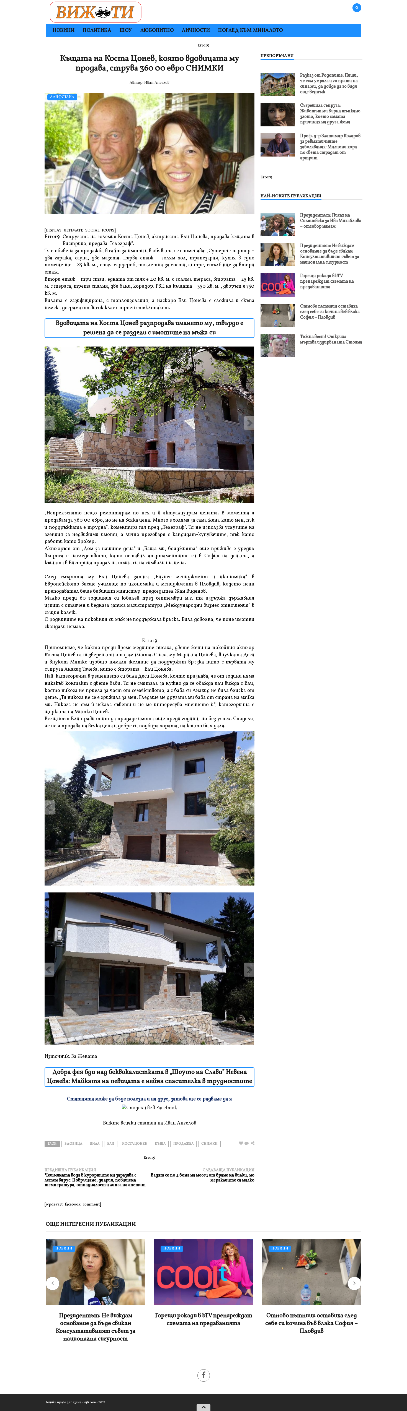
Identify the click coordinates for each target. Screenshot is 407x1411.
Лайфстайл (62, 97)
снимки (209, 1144)
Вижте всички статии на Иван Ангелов (149, 1123)
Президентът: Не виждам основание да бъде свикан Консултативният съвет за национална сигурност (329, 254)
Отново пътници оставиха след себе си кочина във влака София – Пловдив (330, 312)
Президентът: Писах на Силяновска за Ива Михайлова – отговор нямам (330, 221)
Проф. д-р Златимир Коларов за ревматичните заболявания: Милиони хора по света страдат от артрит (330, 147)
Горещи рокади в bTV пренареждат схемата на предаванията (327, 281)
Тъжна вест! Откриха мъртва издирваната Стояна (331, 339)
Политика (97, 30)
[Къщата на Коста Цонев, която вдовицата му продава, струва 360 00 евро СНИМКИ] (246, 1144)
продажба (183, 1144)
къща (160, 1144)
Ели (110, 1144)
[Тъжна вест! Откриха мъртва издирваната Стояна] (278, 345)
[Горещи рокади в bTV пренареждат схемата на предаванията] (278, 285)
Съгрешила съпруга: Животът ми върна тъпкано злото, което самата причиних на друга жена (330, 114)
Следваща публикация (202, 1175)
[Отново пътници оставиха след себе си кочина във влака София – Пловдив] (278, 315)
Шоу (126, 30)
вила (94, 1144)
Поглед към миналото (250, 30)
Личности (196, 30)
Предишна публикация (95, 1178)
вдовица (73, 1144)
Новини (63, 30)
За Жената (84, 1056)
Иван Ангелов (156, 82)
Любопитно (157, 30)
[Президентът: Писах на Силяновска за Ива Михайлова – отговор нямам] (278, 224)
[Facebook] (203, 1375)
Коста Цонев (134, 1144)
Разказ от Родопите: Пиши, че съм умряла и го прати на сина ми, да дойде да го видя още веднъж (329, 83)
